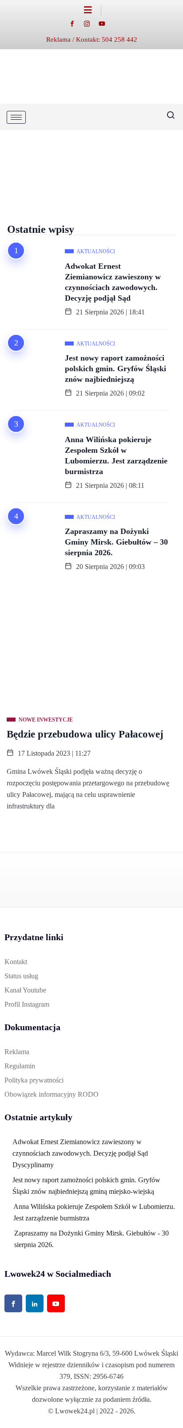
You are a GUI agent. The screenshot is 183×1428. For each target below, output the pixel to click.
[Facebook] (76, 23)
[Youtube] (106, 23)
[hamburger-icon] (16, 117)
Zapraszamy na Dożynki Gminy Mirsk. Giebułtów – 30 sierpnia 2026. (116, 542)
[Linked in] (35, 1303)
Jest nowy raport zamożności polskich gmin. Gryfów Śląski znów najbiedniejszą (115, 368)
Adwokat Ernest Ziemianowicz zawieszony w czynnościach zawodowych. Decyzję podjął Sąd (113, 282)
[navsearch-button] (167, 117)
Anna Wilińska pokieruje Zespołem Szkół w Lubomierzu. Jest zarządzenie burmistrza (116, 455)
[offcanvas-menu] (92, 10)
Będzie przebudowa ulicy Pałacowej (85, 734)
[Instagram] (91, 23)
